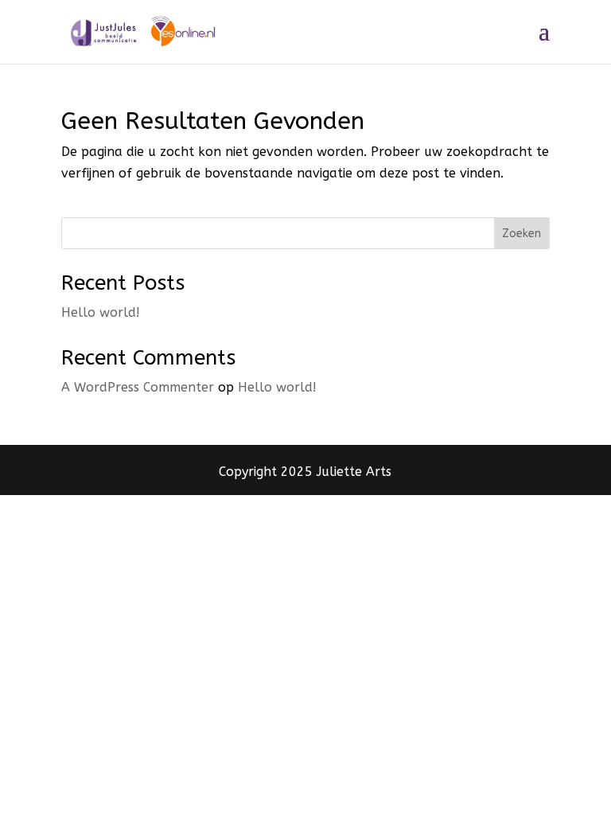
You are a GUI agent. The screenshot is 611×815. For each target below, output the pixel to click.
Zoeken (521, 233)
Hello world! (100, 312)
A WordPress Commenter (137, 387)
